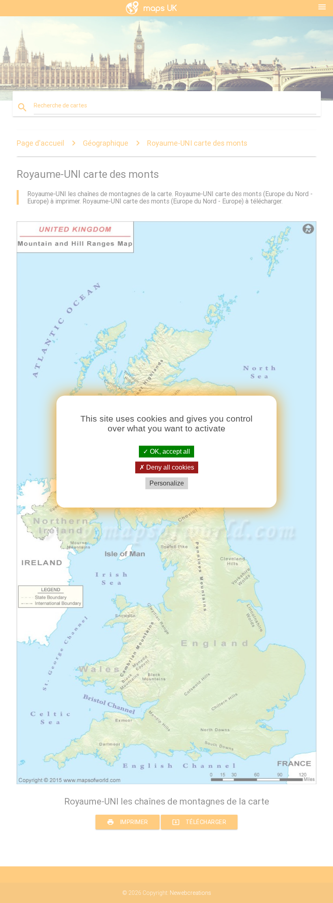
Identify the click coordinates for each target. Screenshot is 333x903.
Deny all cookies (169, 467)
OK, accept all (169, 451)
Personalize (166, 483)
